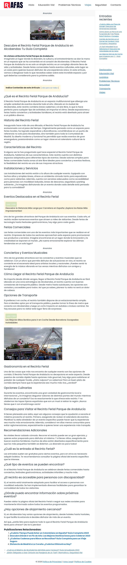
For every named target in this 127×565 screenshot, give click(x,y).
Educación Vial (46, 4)
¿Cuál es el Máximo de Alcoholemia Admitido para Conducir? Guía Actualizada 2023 (43, 550)
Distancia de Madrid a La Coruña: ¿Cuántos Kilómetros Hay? (40, 544)
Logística (103, 77)
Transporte (104, 88)
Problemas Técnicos (69, 4)
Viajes (88, 4)
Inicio (31, 4)
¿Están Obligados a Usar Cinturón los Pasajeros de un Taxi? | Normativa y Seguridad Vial (44, 552)
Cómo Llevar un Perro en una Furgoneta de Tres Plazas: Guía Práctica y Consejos (110, 34)
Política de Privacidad (52, 561)
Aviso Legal (68, 561)
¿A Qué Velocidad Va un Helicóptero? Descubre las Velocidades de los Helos (109, 48)
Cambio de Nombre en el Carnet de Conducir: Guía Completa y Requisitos (109, 41)
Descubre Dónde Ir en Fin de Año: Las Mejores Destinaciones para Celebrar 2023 (50, 535)
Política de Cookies (83, 561)
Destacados (105, 69)
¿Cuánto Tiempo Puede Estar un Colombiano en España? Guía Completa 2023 (49, 533)
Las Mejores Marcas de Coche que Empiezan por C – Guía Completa (110, 56)
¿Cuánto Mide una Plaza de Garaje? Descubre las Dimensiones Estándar (109, 26)
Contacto (116, 4)
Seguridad (101, 4)
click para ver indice (50, 88)
